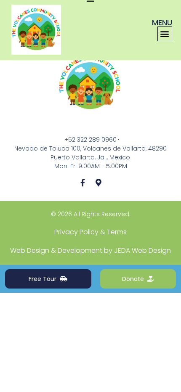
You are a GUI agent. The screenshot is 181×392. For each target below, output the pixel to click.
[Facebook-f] (82, 182)
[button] (164, 33)
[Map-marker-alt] (98, 182)
